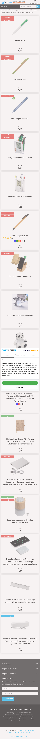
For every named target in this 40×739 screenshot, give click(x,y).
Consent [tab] (7, 355)
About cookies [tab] (20, 355)
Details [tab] (33, 355)
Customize (20, 387)
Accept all (20, 383)
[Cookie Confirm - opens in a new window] (30, 350)
